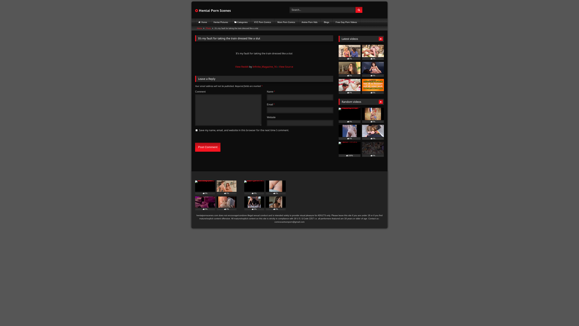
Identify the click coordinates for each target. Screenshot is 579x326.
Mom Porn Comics (286, 22)
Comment (200, 91)
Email (271, 104)
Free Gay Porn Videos (346, 22)
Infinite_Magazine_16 (265, 66)
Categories (242, 22)
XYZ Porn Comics (262, 22)
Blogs (326, 22)
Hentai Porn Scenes (214, 10)
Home (204, 22)
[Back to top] (569, 317)
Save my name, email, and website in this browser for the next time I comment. (244, 130)
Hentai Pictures (221, 22)
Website (271, 117)
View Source (286, 66)
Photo (208, 28)
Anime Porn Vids (309, 22)
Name (271, 91)
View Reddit (242, 66)
